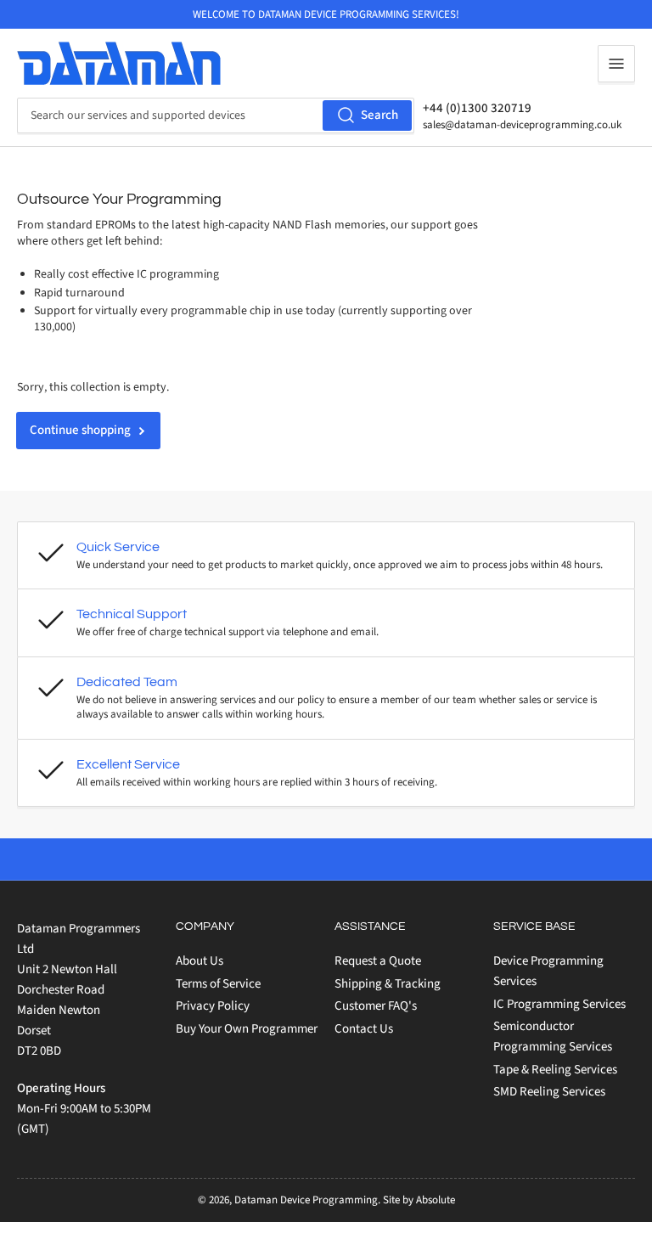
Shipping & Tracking (387, 984)
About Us (199, 961)
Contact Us (363, 1029)
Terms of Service (218, 984)
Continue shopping (80, 430)
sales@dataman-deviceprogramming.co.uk (522, 124)
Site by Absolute (419, 1200)
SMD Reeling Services (549, 1092)
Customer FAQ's (375, 1006)
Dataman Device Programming (306, 1200)
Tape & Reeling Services (555, 1070)
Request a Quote (377, 961)
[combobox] (215, 115)
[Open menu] (616, 63)
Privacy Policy (213, 1006)
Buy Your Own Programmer (247, 1029)
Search (379, 115)
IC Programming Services (559, 1004)
